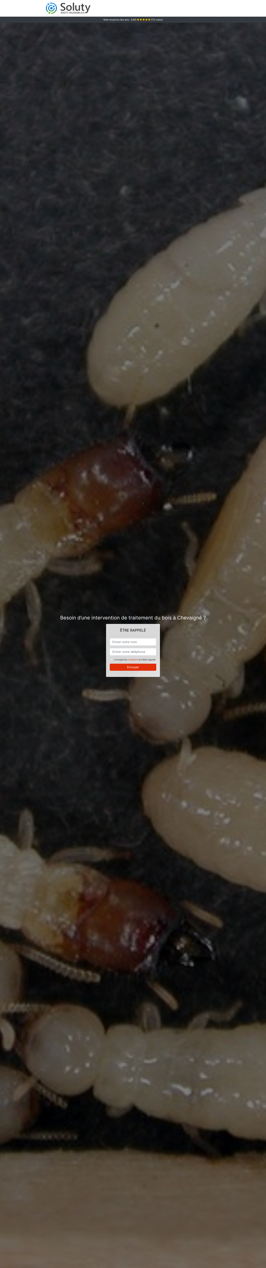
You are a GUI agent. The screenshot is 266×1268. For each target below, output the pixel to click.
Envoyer (133, 667)
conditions (133, 659)
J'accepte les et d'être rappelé (134, 659)
